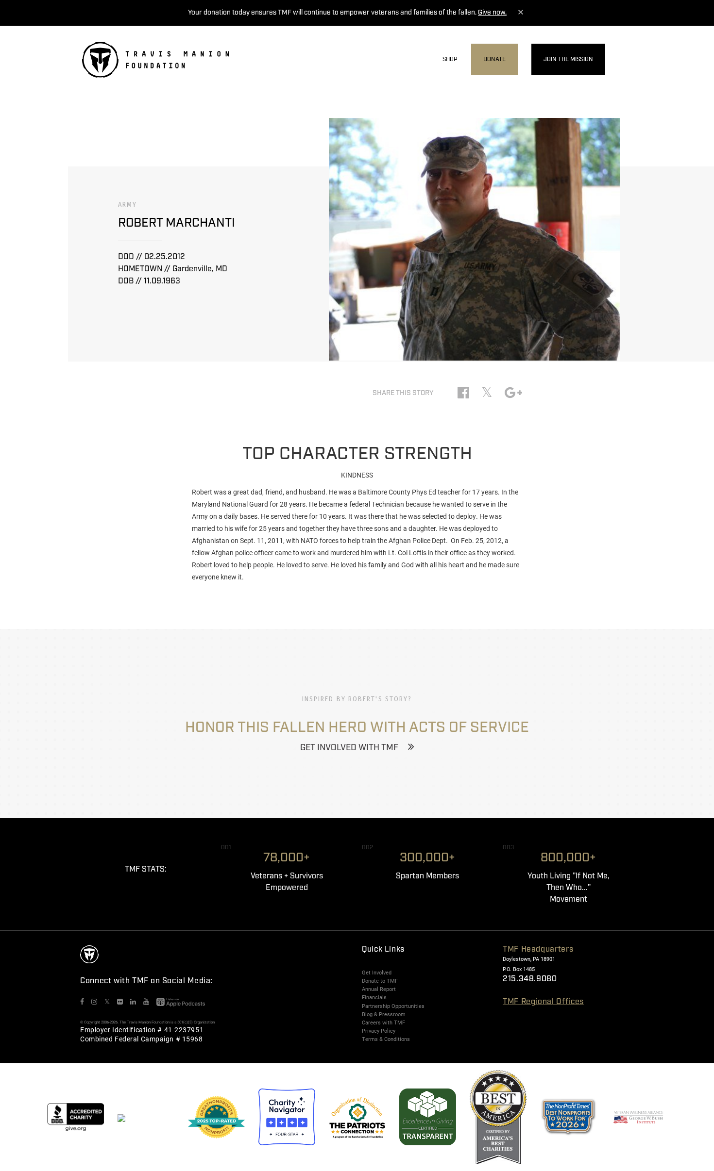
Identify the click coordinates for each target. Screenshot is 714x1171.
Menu (625, 60)
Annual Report (379, 989)
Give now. (492, 12)
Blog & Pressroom (384, 1014)
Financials (374, 997)
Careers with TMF (383, 1022)
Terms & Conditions (386, 1039)
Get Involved (376, 972)
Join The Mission (568, 59)
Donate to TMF (380, 980)
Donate (494, 59)
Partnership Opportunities (393, 1006)
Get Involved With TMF (349, 748)
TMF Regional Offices (543, 1002)
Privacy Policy (378, 1030)
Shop (450, 59)
